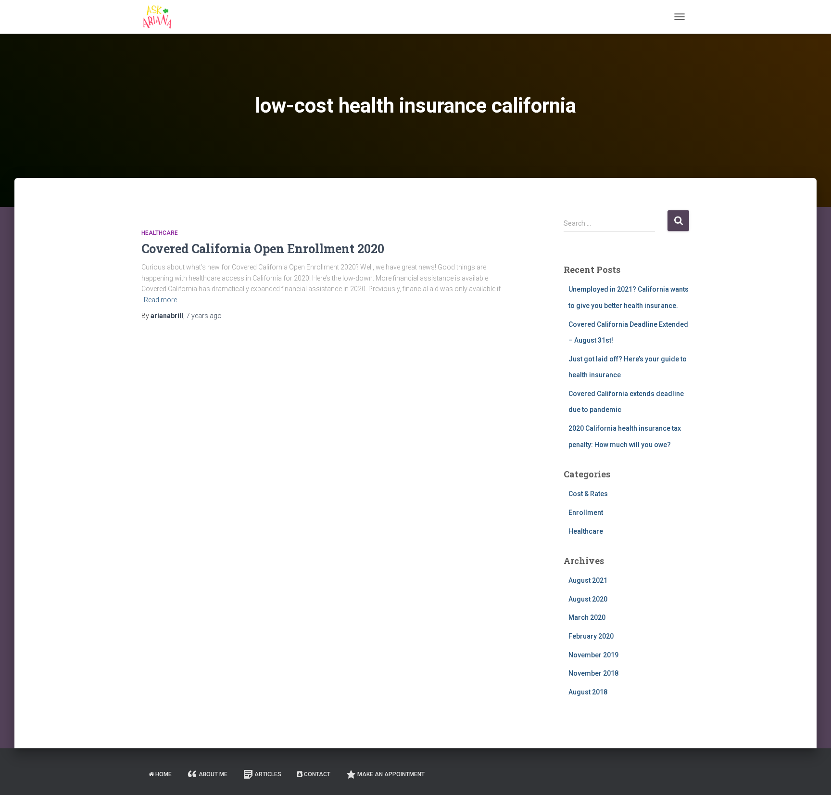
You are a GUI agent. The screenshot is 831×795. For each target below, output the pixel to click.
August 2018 (587, 692)
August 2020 (587, 599)
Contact (317, 774)
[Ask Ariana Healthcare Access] (157, 17)
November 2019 (593, 655)
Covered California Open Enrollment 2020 (262, 248)
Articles (267, 774)
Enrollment (585, 512)
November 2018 (593, 673)
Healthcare (159, 233)
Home (163, 774)
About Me (213, 774)
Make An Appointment (391, 774)
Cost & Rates (588, 494)
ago (204, 316)
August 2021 (587, 580)
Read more (160, 300)
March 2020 (586, 617)
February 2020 (591, 636)
